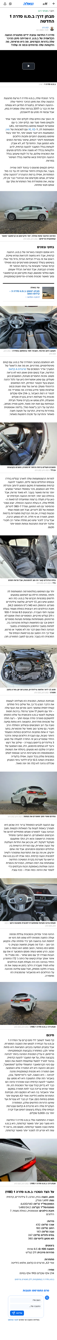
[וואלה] (28, 3)
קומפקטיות (37, 1279)
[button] (45, 3)
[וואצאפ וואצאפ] (10, 3)
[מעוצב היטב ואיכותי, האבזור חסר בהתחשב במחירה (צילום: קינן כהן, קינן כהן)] (28, 331)
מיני (8, 129)
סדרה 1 (46, 1279)
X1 (29, 129)
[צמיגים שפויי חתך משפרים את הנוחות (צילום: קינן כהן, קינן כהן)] (28, 795)
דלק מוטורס (27, 1279)
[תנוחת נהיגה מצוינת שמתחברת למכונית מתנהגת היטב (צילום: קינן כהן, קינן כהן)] (28, 903)
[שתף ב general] (5, 3)
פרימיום (18, 1279)
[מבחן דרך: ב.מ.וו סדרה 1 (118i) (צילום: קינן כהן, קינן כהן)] (28, 1006)
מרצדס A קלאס (17, 369)
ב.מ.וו (52, 1279)
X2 (33, 129)
